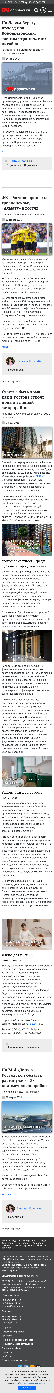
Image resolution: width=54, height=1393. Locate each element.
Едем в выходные (11, 1240)
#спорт (6, 346)
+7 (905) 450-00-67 (11, 1303)
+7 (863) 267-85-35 (11, 1316)
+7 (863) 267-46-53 (11, 1319)
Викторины (23, 1242)
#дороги (6, 1194)
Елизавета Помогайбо (29, 361)
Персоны (43, 1240)
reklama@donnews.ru (13, 1306)
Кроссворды (8, 1242)
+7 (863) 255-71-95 (11, 1300)
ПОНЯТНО (27, 1387)
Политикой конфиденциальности (31, 1383)
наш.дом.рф (35, 1023)
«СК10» (38, 476)
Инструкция (29, 1240)
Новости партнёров (24, 1245)
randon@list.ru (9, 1322)
